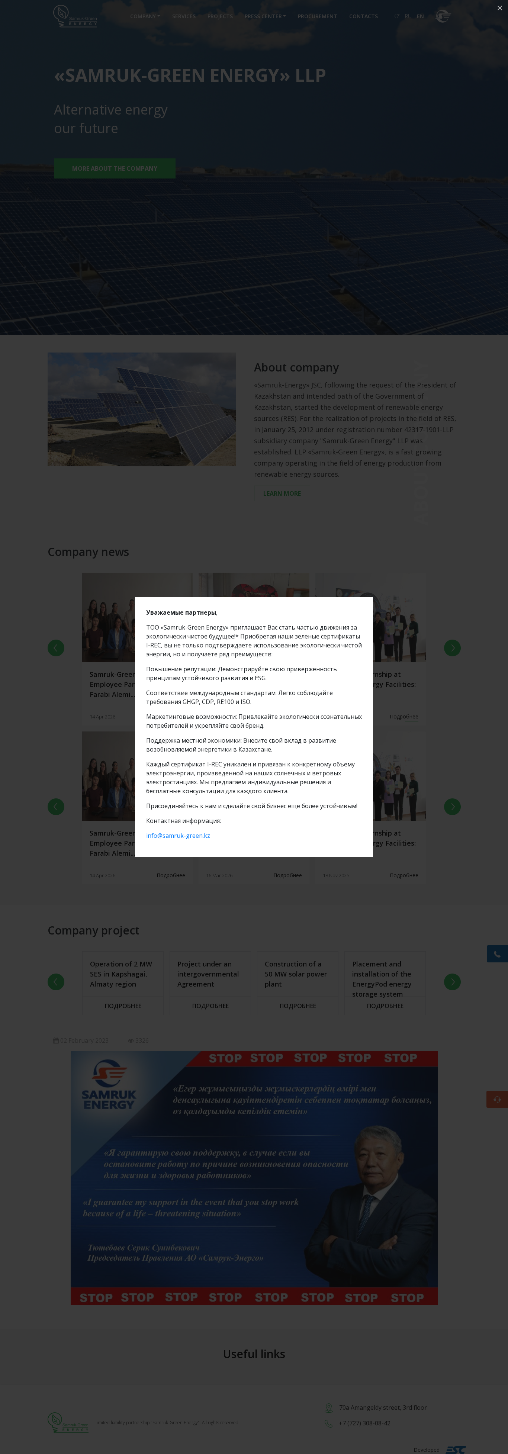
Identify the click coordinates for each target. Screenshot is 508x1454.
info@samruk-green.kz (178, 835)
